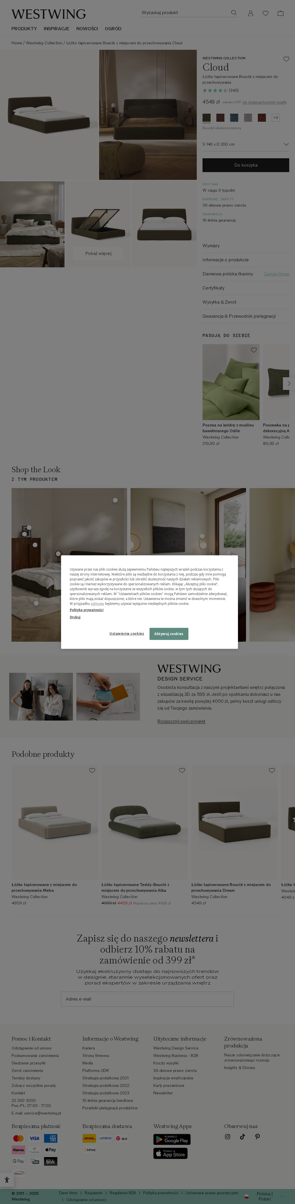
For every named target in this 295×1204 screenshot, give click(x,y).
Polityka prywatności (86, 609)
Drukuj (75, 617)
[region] (149, 602)
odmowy (98, 603)
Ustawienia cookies (126, 633)
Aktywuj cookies (169, 633)
